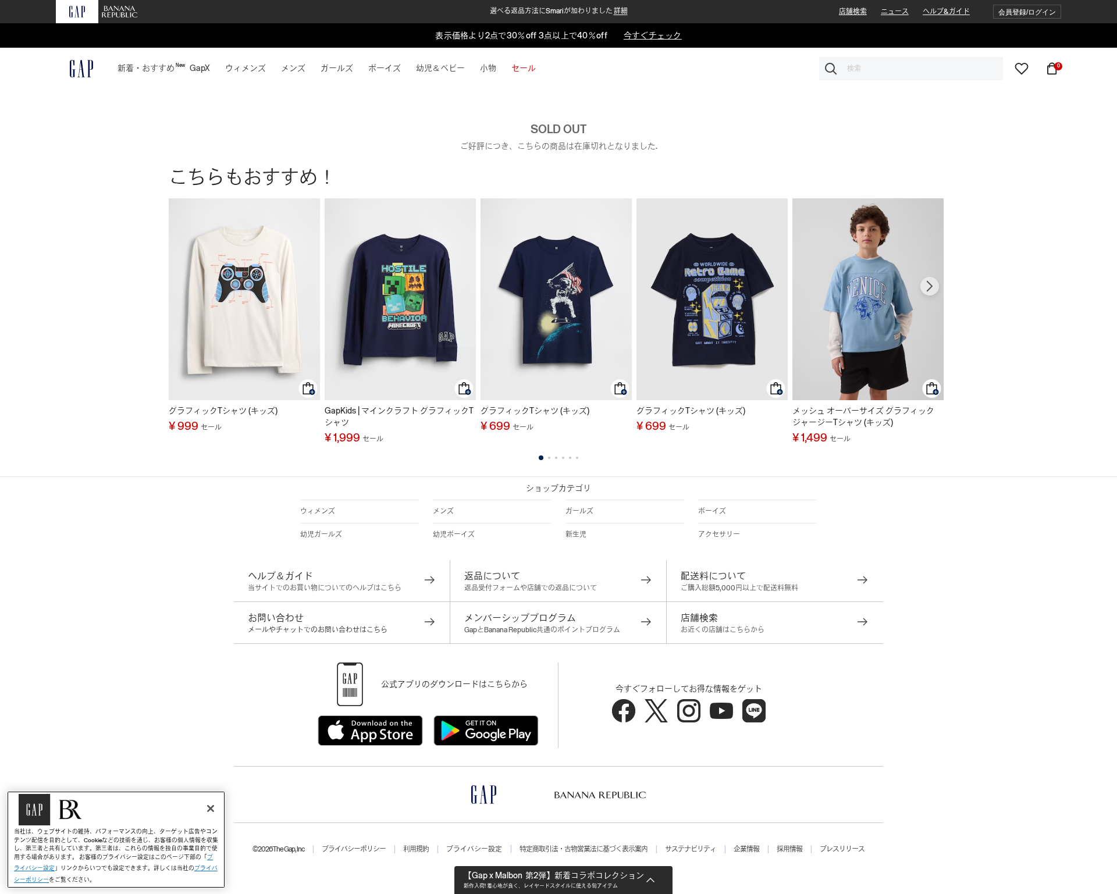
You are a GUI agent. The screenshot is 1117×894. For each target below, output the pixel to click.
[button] (1027, 12)
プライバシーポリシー (354, 849)
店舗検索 (853, 12)
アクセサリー (719, 534)
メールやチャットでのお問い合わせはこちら (317, 630)
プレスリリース (842, 849)
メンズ (443, 511)
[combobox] (911, 68)
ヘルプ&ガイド (946, 12)
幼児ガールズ (321, 534)
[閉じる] (210, 808)
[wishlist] (1022, 68)
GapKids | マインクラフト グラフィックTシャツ (399, 416)
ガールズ (579, 511)
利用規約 (416, 849)
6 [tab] (577, 458)
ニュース (895, 12)
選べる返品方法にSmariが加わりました (559, 11)
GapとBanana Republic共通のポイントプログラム (542, 630)
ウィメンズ (317, 511)
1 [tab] (541, 457)
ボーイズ (712, 511)
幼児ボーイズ (454, 534)
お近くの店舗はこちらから (722, 630)
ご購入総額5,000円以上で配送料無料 (739, 588)
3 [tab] (556, 458)
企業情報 (746, 849)
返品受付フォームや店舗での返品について (530, 588)
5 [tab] (570, 458)
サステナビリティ (690, 849)
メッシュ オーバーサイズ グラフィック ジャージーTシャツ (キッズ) (863, 416)
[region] (116, 839)
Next (929, 286)
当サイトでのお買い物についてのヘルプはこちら (324, 588)
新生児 (575, 534)
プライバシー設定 (474, 849)
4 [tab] (563, 458)
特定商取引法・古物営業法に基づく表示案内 (584, 849)
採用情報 (789, 849)
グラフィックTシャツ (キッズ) (223, 410)
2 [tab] (549, 458)
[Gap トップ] (74, 68)
